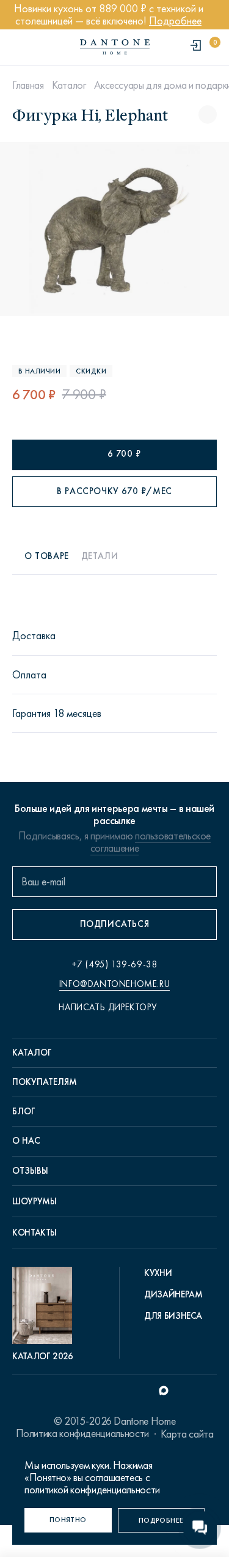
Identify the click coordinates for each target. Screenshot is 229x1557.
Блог (23, 1111)
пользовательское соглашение (150, 842)
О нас (26, 1140)
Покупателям (44, 1081)
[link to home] (115, 46)
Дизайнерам (173, 1294)
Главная (27, 85)
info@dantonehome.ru (114, 983)
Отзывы (30, 1170)
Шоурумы (34, 1201)
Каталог (68, 85)
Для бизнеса (173, 1315)
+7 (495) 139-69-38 (114, 964)
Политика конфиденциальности (82, 1433)
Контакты (34, 1232)
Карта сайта (187, 1434)
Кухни (158, 1272)
